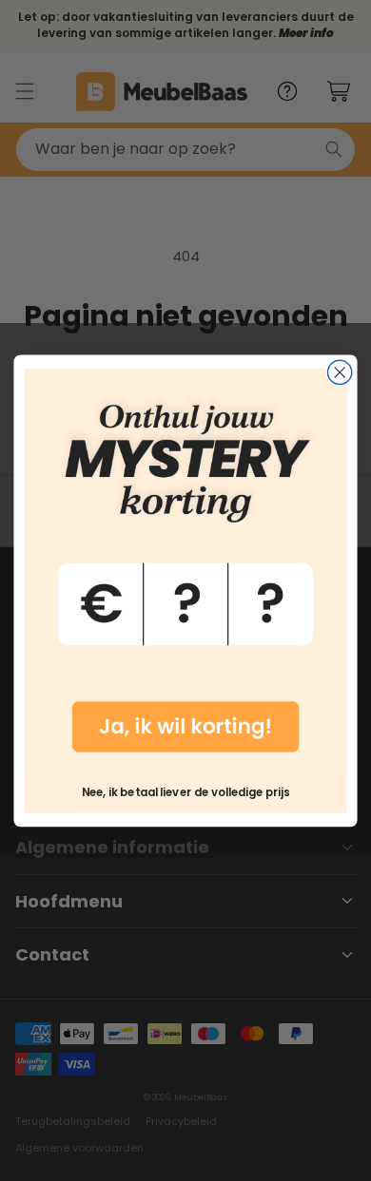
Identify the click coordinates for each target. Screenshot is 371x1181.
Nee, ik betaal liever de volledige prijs (185, 792)
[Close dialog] (340, 372)
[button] (185, 570)
